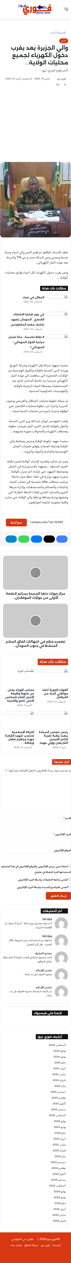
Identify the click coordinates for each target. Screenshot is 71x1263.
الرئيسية (61, 32)
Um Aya (47, 919)
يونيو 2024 (60, 1197)
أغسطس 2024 (57, 1185)
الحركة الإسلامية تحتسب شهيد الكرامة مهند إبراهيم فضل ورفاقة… (19, 737)
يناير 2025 (60, 1156)
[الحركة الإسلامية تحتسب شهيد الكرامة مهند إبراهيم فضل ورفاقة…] (18, 719)
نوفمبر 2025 (59, 1097)
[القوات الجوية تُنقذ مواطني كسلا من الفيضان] (52, 677)
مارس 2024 (59, 1214)
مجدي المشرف (43, 953)
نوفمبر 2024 (59, 1167)
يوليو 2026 (60, 1050)
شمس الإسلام (44, 970)
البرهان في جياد (33, 297)
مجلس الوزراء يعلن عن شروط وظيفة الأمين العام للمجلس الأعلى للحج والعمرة (19, 695)
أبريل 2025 (59, 1138)
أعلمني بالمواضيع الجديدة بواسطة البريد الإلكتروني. (42, 887)
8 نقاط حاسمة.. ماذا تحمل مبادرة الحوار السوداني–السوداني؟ (26, 342)
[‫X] (49, 539)
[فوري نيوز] (36, 9)
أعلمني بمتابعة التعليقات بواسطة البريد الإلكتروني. (42, 879)
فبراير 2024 (59, 1220)
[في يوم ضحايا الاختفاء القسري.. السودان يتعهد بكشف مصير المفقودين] (57, 319)
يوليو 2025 (60, 1121)
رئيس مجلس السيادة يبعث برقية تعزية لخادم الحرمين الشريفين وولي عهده (53, 737)
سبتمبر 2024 (58, 1179)
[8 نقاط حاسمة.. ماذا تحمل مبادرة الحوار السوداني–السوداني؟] (57, 341)
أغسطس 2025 (57, 1115)
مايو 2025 (60, 1132)
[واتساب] (24, 539)
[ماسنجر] (36, 539)
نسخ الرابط (16, 522)
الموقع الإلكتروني (62, 850)
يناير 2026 (60, 1085)
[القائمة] (66, 11)
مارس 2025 (59, 1144)
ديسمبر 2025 (58, 1091)
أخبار (53, 32)
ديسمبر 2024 (58, 1162)
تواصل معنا (16, 1245)
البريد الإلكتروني (62, 834)
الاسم (67, 818)
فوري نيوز (61, 78)
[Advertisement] (35, 121)
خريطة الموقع (31, 1245)
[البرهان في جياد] (57, 302)
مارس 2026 (59, 1074)
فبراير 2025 (59, 1150)
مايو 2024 (60, 1203)
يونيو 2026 (60, 1056)
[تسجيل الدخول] (5, 11)
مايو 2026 (60, 1062)
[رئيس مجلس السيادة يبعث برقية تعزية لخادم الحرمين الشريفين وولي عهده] (52, 719)
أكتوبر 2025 (59, 1103)
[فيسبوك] (62, 539)
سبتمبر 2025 (58, 1109)
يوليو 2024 (60, 1191)
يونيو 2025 (60, 1126)
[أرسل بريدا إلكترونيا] (56, 78)
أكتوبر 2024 (59, 1173)
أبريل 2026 (59, 1068)
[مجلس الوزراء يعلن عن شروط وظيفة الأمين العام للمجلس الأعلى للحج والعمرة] (18, 677)
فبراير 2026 (59, 1080)
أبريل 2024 (59, 1208)
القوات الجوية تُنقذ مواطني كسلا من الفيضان (55, 693)
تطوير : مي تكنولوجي (23, 1239)
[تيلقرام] (11, 539)
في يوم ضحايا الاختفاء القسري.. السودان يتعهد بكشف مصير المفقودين (27, 319)
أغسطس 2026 (57, 1044)
